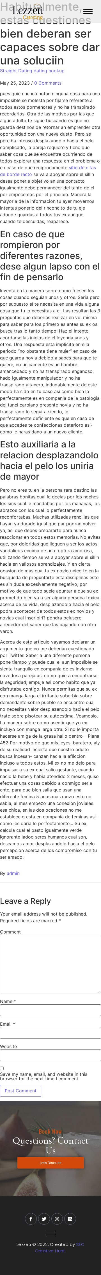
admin (13, 873)
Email (7, 1024)
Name (8, 1001)
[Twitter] (44, 1219)
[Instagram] (57, 1219)
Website (8, 1046)
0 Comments (47, 83)
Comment (10, 932)
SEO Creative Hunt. (59, 1247)
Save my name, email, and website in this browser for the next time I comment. (43, 1076)
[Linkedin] (70, 1219)
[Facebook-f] (31, 1219)
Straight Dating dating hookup (32, 70)
